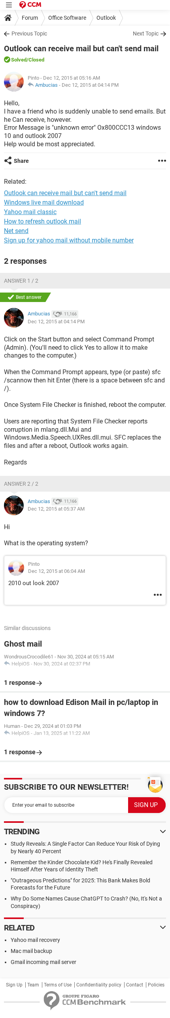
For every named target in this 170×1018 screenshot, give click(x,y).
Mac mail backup (31, 951)
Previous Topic (29, 33)
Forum (30, 18)
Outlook (106, 18)
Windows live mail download (44, 202)
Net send (16, 231)
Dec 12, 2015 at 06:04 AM (56, 571)
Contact (134, 985)
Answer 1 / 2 (21, 281)
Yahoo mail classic (30, 212)
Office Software (67, 18)
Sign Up (14, 985)
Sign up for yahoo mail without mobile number (69, 240)
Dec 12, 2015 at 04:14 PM (90, 85)
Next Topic (146, 33)
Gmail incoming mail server (43, 962)
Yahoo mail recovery (35, 940)
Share (21, 161)
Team (33, 985)
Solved (18, 60)
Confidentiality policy (98, 985)
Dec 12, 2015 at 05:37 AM (56, 509)
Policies (156, 985)
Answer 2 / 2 (21, 484)
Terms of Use (58, 985)
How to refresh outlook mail (42, 221)
